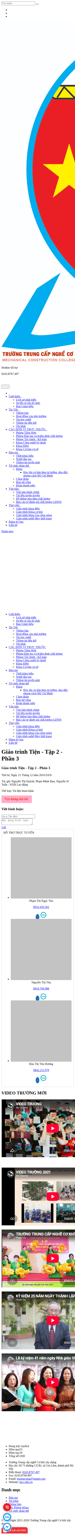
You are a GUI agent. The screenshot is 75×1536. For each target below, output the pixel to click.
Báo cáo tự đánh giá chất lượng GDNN (39, 502)
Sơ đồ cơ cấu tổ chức (28, 403)
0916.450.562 (41, 907)
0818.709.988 (41, 988)
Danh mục (7, 531)
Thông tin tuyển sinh (28, 462)
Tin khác (21, 426)
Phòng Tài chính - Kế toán (31, 439)
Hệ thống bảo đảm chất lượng (33, 498)
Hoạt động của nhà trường (31, 416)
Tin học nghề (23, 419)
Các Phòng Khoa (19, 1507)
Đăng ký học (16, 521)
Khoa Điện (22, 445)
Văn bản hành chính (27, 492)
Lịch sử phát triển (26, 399)
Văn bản (14, 488)
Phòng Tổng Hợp (26, 432)
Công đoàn (22, 478)
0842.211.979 (41, 1070)
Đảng (19, 469)
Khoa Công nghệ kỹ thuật (31, 442)
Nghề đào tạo (23, 459)
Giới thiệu (15, 396)
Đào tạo (14, 452)
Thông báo (22, 412)
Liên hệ (13, 525)
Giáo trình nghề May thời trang (34, 518)
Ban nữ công (23, 482)
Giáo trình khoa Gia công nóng (34, 515)
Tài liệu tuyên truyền (28, 495)
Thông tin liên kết (26, 422)
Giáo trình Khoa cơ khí (29, 511)
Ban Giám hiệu (24, 406)
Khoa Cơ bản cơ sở (27, 449)
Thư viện (15, 505)
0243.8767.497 (31, 1472)
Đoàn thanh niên (25, 485)
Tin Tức (14, 409)
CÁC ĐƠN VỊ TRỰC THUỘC (28, 429)
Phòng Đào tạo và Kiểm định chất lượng (39, 436)
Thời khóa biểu (24, 455)
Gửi (3, 827)
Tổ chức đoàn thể (19, 465)
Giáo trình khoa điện (28, 508)
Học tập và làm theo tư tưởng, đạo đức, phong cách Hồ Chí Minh (45, 474)
